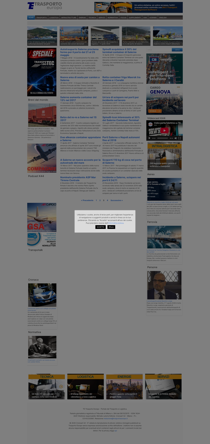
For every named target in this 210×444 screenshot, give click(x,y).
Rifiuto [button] (111, 227)
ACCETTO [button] (100, 227)
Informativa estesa (116, 223)
